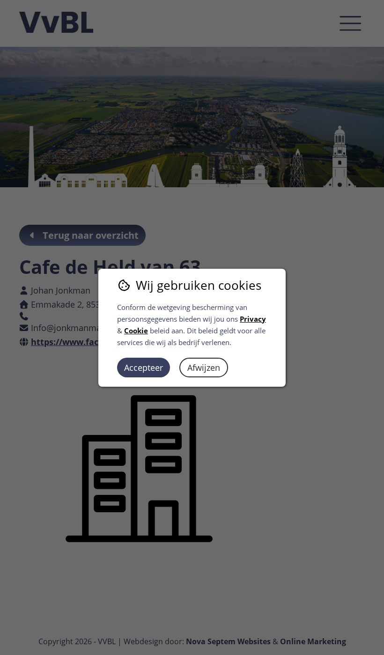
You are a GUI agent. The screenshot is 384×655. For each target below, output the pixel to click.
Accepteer (143, 367)
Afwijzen (203, 367)
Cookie (136, 330)
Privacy (253, 319)
